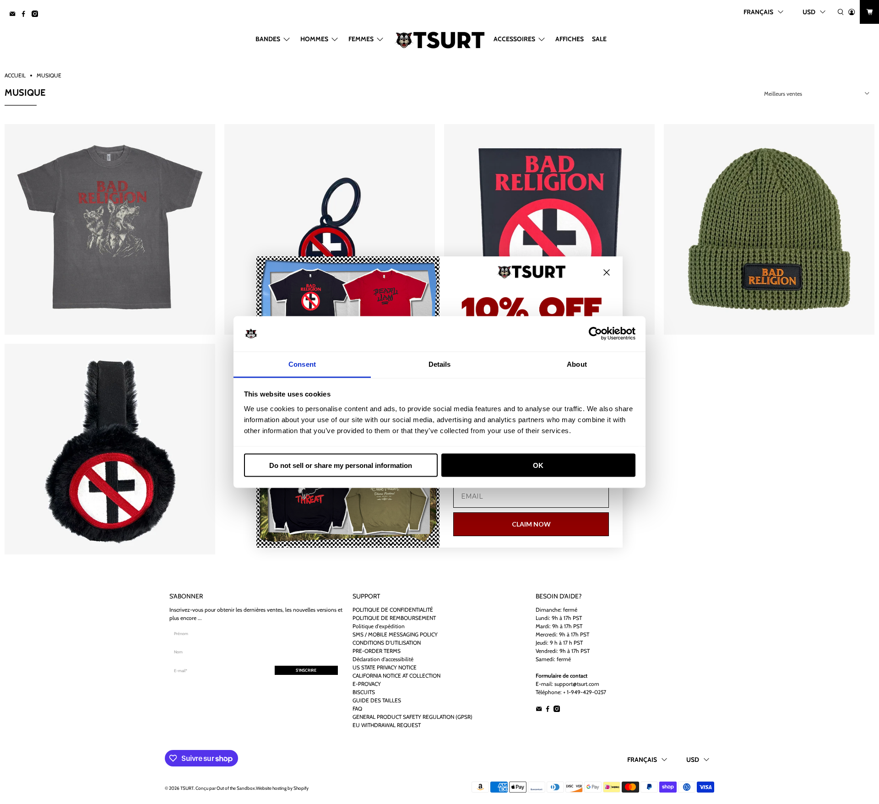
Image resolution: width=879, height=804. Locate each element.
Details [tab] (440, 364)
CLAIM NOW (531, 524)
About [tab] (577, 364)
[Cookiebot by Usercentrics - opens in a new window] (595, 334)
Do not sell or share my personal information (340, 465)
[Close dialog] (606, 272)
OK (538, 465)
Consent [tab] (302, 364)
